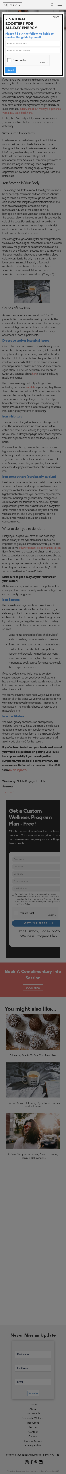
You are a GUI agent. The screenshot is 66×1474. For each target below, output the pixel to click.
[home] (12, 4)
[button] (60, 4)
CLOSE (56, 17)
